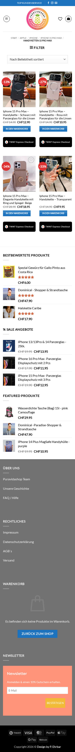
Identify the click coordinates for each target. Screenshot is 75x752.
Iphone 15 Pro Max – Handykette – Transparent (55, 197)
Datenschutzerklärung (18, 542)
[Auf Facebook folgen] (48, 3)
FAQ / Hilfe (10, 498)
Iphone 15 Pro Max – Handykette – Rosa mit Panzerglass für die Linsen (55, 115)
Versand (8, 560)
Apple (23, 38)
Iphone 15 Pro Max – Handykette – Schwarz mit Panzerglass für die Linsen (19, 115)
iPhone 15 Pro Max (51, 38)
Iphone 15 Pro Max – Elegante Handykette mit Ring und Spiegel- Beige (18, 199)
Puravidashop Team (16, 479)
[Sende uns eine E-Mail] (56, 3)
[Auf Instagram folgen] (52, 3)
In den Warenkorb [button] (17, 128)
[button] (6, 19)
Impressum (10, 532)
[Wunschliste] (60, 18)
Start (14, 38)
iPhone (33, 38)
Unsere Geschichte (16, 488)
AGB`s (7, 551)
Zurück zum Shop (37, 633)
